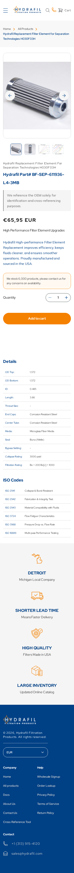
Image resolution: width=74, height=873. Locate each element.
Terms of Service (48, 804)
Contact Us (10, 813)
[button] (48, 10)
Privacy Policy (46, 795)
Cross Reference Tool (17, 822)
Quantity (9, 297)
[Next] (64, 96)
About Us (9, 804)
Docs (6, 795)
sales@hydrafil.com (27, 853)
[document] (37, 95)
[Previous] (10, 96)
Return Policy (45, 813)
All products (11, 786)
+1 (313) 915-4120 (26, 843)
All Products (25, 29)
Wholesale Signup (48, 776)
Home (7, 29)
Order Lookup (46, 786)
